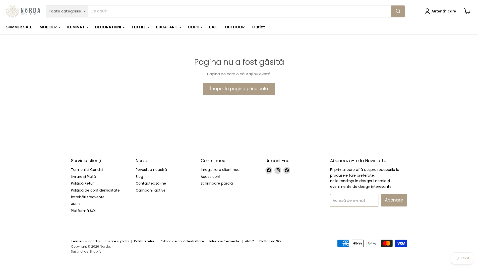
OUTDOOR (235, 27)
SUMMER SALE (19, 27)
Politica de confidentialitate (182, 241)
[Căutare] (398, 11)
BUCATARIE (167, 27)
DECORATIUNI (108, 27)
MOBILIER (49, 27)
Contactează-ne (151, 183)
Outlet (258, 27)
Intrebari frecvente (224, 241)
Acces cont (211, 176)
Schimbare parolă (217, 183)
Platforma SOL (270, 241)
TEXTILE (139, 27)
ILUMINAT (76, 27)
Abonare (394, 200)
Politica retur (144, 241)
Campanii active (151, 190)
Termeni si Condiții (87, 169)
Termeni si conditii (85, 241)
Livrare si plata (117, 241)
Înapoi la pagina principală (239, 89)
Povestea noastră (151, 169)
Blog (139, 176)
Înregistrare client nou (220, 169)
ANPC (75, 204)
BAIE (213, 27)
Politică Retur (82, 183)
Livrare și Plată (83, 176)
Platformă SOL (83, 210)
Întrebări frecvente (88, 197)
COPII (194, 27)
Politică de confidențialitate (95, 190)
